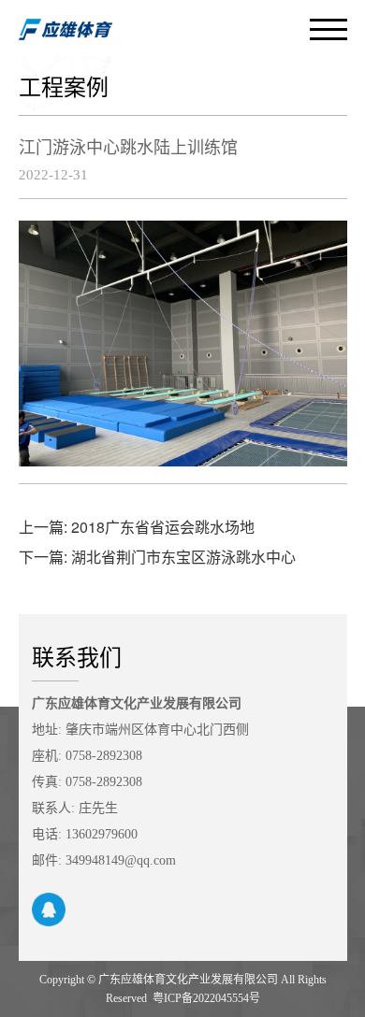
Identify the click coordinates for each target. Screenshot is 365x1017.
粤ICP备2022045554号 (206, 998)
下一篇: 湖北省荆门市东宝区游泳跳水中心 (157, 556)
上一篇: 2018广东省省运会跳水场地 (137, 526)
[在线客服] (49, 909)
